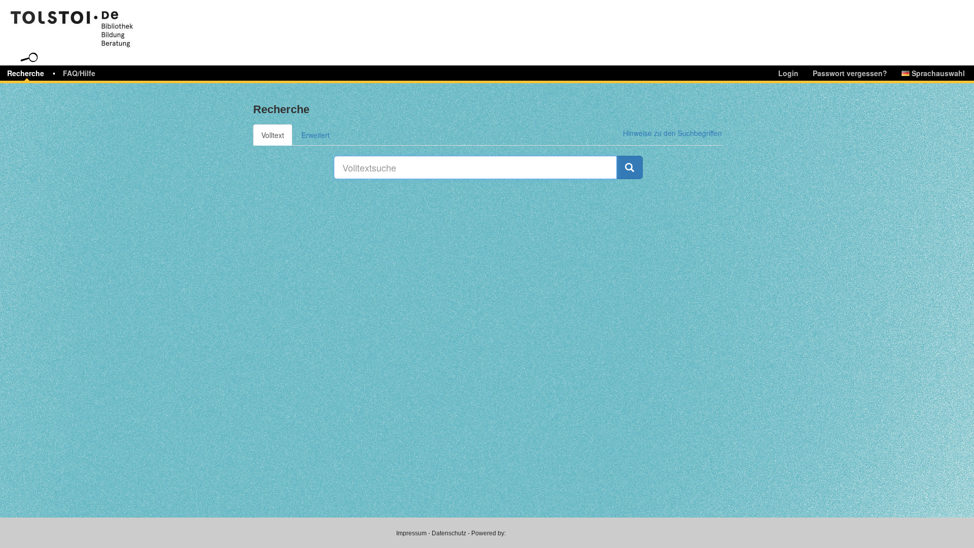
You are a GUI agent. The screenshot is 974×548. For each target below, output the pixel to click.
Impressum (411, 533)
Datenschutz (449, 533)
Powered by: (488, 533)
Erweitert (315, 135)
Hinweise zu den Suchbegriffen (672, 133)
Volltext (272, 135)
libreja (91, 21)
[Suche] (629, 167)
